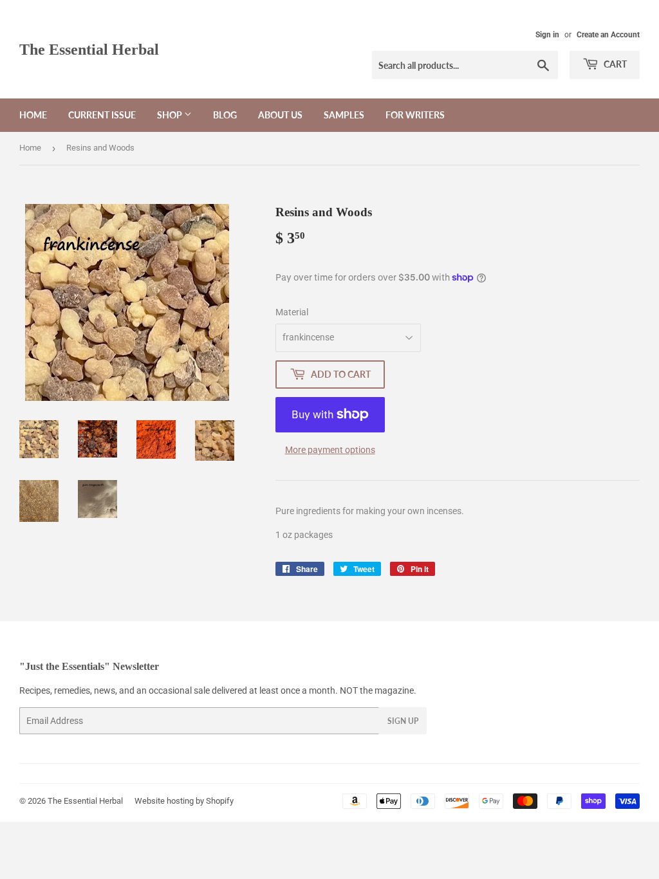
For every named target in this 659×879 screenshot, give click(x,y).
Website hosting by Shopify (184, 801)
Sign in (547, 34)
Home (33, 114)
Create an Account (608, 34)
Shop (170, 114)
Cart (614, 64)
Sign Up (402, 721)
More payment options (330, 450)
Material (291, 312)
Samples (344, 114)
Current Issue (102, 114)
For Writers (415, 114)
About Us (280, 114)
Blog (225, 114)
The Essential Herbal (89, 49)
